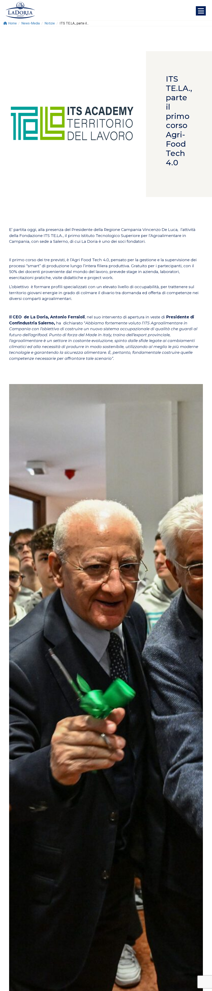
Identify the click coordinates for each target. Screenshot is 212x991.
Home (12, 23)
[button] (201, 11)
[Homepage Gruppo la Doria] (20, 10)
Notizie (50, 23)
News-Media (30, 23)
